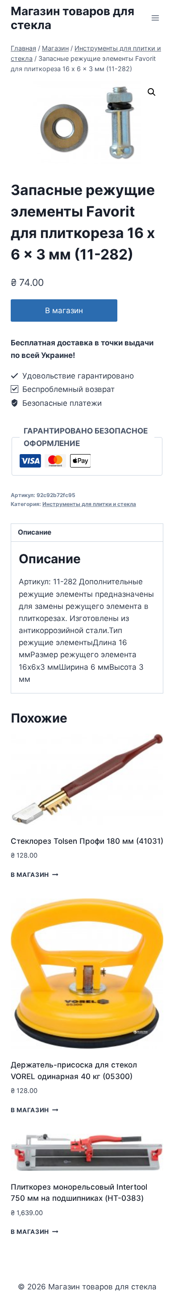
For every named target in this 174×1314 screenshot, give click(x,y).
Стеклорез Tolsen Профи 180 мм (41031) (87, 841)
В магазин (64, 310)
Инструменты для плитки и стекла (89, 504)
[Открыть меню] (155, 18)
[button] (152, 92)
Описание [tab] (34, 532)
